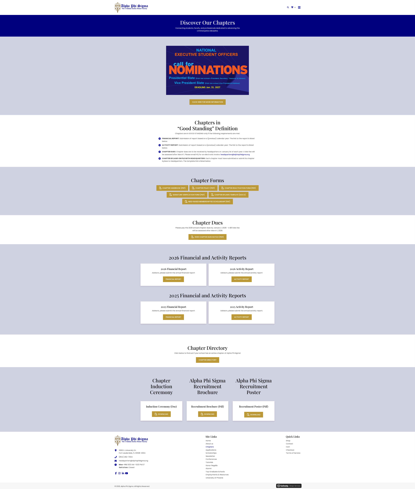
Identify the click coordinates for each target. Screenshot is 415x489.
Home (208, 440)
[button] (116, 473)
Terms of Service (293, 453)
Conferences (211, 459)
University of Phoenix (214, 478)
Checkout (290, 450)
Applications (211, 450)
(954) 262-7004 (126, 457)
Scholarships (211, 453)
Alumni (208, 468)
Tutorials (209, 462)
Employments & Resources (217, 474)
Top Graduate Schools (215, 471)
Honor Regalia (211, 465)
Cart (288, 447)
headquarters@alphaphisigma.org (235, 154)
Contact (289, 443)
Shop (288, 440)
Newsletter (210, 456)
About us (209, 443)
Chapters (210, 447)
